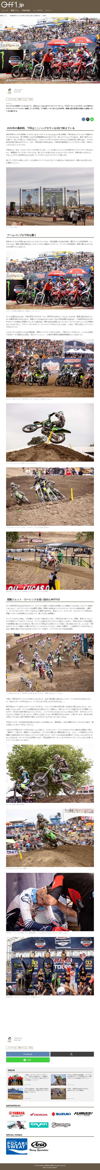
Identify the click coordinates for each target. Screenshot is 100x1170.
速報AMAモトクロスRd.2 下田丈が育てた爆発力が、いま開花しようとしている (49, 80)
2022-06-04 (18, 90)
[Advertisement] (24, 1016)
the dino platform (52, 1167)
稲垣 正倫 (17, 92)
